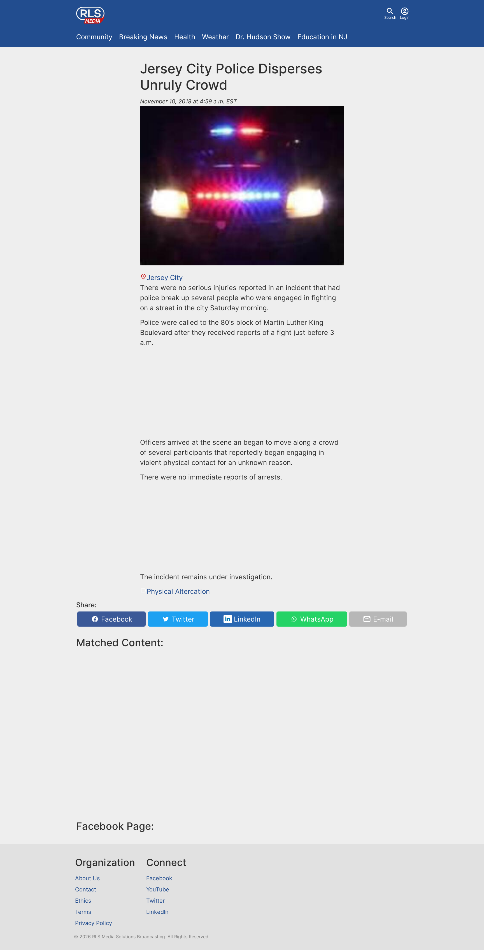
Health (184, 37)
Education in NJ (322, 37)
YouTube (157, 889)
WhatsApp (316, 619)
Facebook (115, 619)
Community (94, 37)
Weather (215, 37)
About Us (87, 878)
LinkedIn (246, 619)
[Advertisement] (242, 391)
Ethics (83, 900)
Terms (83, 912)
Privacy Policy (93, 923)
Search (390, 17)
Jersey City (165, 278)
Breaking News (143, 37)
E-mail (382, 619)
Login (404, 17)
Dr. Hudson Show (263, 37)
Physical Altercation (178, 591)
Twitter (182, 619)
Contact (85, 889)
